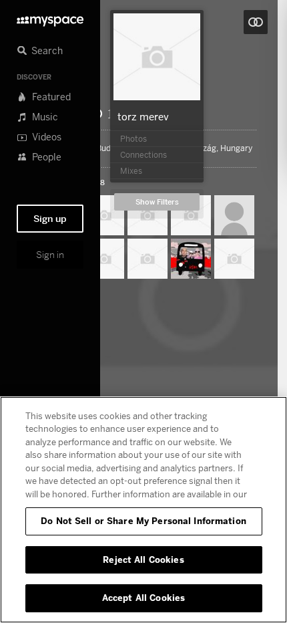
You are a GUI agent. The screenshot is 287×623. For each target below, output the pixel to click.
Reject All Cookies (143, 559)
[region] (143, 509)
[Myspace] (50, 17)
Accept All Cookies (143, 598)
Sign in (50, 255)
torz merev (143, 116)
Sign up (50, 219)
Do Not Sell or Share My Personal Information (143, 521)
